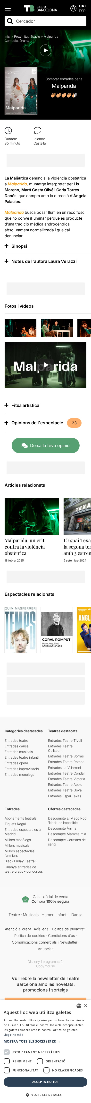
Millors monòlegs (18, 840)
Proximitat (21, 36)
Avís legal (41, 929)
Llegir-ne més (13, 1035)
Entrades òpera (16, 763)
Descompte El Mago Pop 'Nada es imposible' (67, 820)
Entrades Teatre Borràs (66, 756)
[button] (45, 1041)
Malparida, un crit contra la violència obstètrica (25, 546)
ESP (82, 11)
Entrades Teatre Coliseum (60, 748)
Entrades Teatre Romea (66, 762)
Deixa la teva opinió (50, 445)
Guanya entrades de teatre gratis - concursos (24, 869)
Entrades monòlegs (19, 774)
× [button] (85, 1006)
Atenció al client (18, 929)
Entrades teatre (16, 740)
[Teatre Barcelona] (40, 8)
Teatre (35, 36)
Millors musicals (17, 845)
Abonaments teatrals (20, 818)
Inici (7, 36)
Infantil (62, 914)
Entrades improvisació (22, 769)
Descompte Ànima (62, 828)
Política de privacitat (68, 929)
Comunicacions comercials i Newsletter (44, 942)
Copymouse (45, 966)
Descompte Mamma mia (67, 834)
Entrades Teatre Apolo (65, 784)
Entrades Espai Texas (64, 796)
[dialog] (45, 1051)
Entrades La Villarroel (64, 767)
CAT (82, 6)
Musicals (31, 914)
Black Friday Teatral (20, 861)
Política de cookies (29, 935)
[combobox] (50, 21)
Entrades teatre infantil (22, 757)
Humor (47, 914)
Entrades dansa (17, 746)
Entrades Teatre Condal (66, 773)
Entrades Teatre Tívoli (65, 740)
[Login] (73, 8)
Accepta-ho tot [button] (45, 1082)
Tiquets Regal (15, 824)
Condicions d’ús (61, 935)
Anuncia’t (45, 948)
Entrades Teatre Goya (65, 790)
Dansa (77, 914)
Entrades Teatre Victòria (66, 779)
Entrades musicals (19, 752)
